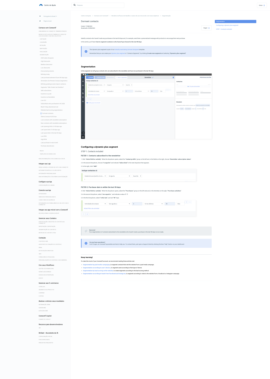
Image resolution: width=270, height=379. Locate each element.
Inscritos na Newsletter (48, 97)
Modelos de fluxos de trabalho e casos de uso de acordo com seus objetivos (135, 16)
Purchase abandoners (47, 146)
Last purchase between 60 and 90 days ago (54, 77)
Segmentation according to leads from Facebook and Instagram (104, 273)
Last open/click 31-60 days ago (50, 129)
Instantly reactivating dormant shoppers (127, 49)
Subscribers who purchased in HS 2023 (53, 103)
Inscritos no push (46, 94)
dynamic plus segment (118, 53)
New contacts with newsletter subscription (54, 123)
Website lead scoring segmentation (52, 110)
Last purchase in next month (49, 142)
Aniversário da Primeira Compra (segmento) (54, 81)
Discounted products (47, 71)
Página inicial (47, 21)
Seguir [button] (205, 28)
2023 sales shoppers (47, 58)
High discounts (45, 61)
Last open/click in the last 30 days (51, 133)
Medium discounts (46, 64)
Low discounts (45, 68)
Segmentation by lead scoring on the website (98, 270)
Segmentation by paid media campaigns (96, 264)
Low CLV (43, 100)
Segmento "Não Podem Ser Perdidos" (52, 87)
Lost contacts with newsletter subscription (54, 120)
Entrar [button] (261, 5)
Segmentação (166, 16)
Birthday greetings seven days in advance (53, 84)
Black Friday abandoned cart (49, 107)
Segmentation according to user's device (96, 267)
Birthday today (45, 74)
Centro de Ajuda (86, 16)
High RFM (44, 139)
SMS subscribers (46, 90)
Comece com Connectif (101, 16)
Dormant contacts (47, 113)
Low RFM (44, 136)
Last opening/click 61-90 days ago (51, 126)
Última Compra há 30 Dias (49, 116)
